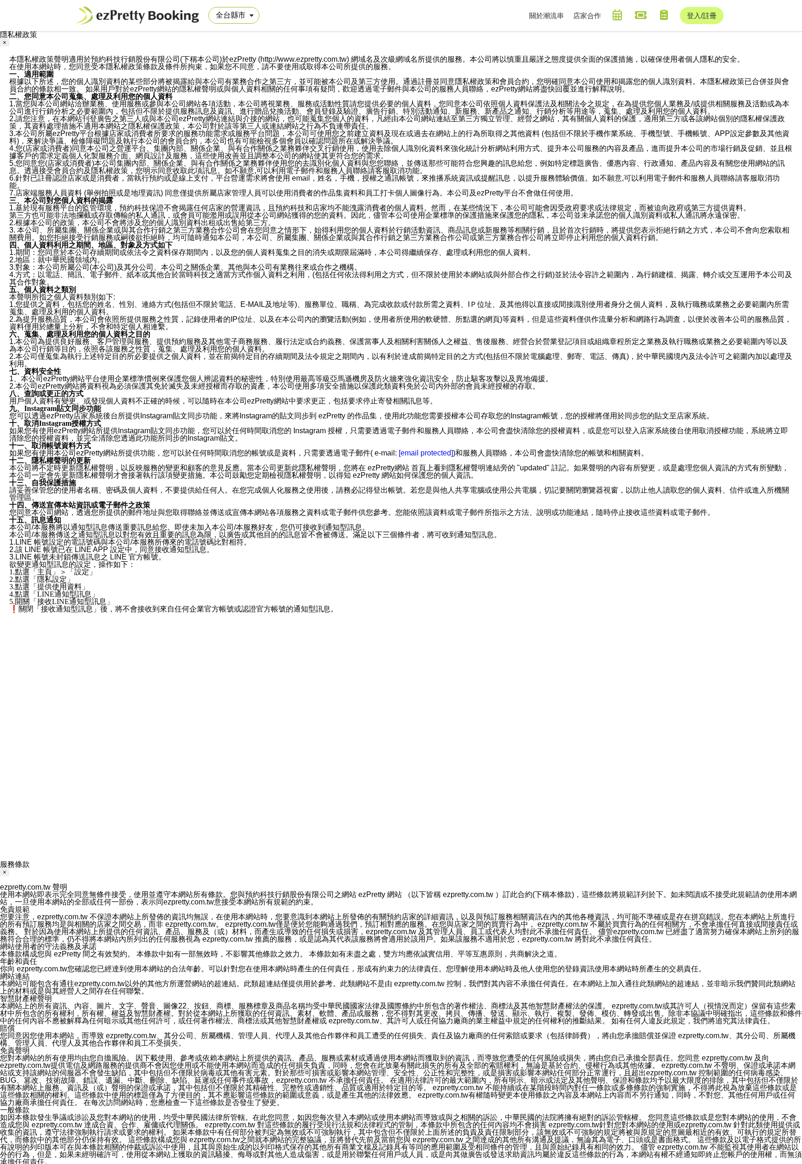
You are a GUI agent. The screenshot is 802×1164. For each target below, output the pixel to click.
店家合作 (587, 16)
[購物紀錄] (664, 15)
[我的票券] (640, 15)
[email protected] (426, 453)
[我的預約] (617, 15)
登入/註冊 (702, 16)
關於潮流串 (546, 16)
